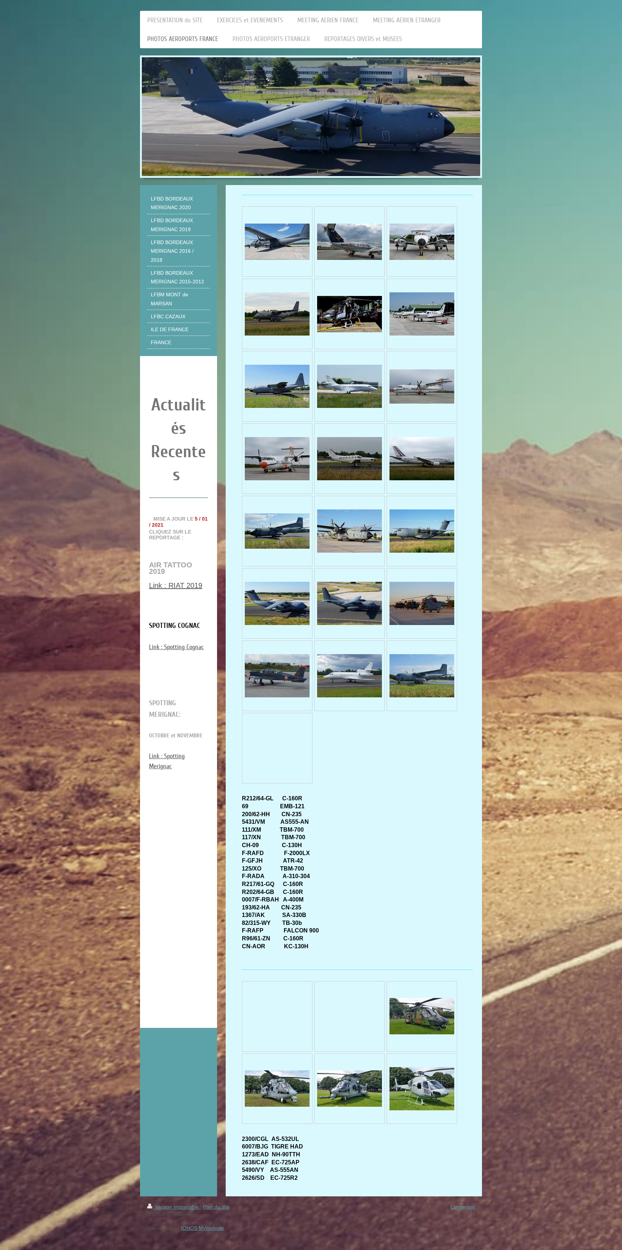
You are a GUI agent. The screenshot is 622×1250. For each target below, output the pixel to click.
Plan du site (216, 1207)
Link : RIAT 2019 (175, 585)
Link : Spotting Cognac (176, 647)
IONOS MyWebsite (202, 1228)
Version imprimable (177, 1207)
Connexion (462, 1207)
